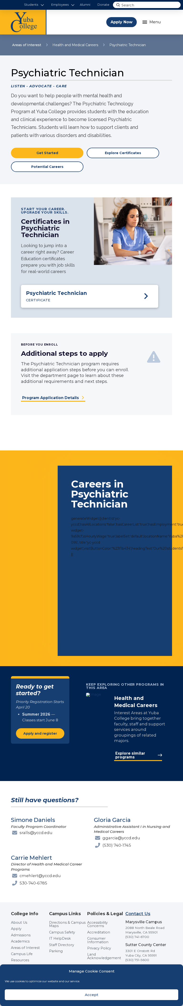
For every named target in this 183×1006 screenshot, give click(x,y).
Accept (91, 994)
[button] (34, 5)
